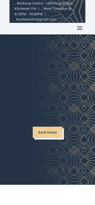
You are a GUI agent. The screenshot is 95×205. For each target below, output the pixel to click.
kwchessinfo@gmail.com (36, 19)
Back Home (47, 132)
